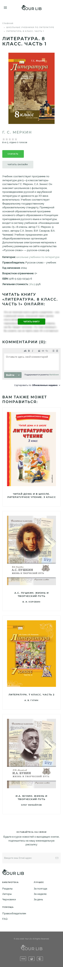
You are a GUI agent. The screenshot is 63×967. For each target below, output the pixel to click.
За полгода (40, 888)
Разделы (7, 888)
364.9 (32, 284)
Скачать (13, 154)
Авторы (7, 893)
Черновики (9, 899)
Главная (7, 23)
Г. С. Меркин (17, 132)
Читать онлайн (18, 164)
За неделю (40, 893)
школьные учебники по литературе (30, 27)
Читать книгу (31, 321)
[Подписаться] (57, 858)
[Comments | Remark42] (31, 368)
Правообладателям (14, 913)
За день (38, 899)
